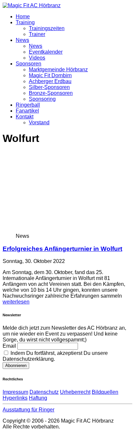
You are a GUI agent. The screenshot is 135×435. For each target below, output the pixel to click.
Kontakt (24, 116)
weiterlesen (16, 301)
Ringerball (28, 105)
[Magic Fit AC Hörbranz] (32, 5)
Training (25, 22)
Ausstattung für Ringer (28, 409)
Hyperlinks (15, 398)
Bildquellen (105, 392)
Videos (37, 58)
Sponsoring (42, 99)
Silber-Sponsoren (49, 87)
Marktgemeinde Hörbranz (58, 69)
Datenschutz (44, 392)
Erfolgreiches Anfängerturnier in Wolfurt (62, 248)
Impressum (15, 392)
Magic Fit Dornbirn (50, 75)
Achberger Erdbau (50, 81)
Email (9, 346)
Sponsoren (28, 63)
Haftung (38, 398)
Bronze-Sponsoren (51, 93)
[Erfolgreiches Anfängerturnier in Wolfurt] (69, 230)
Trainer (37, 34)
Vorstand (39, 122)
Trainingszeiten (47, 28)
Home (23, 16)
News (22, 40)
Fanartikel (27, 110)
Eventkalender (46, 52)
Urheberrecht (75, 392)
